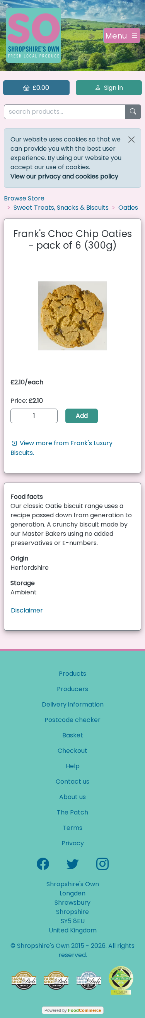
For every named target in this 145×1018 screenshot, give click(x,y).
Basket (72, 735)
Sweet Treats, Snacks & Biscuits (61, 207)
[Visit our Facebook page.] (43, 863)
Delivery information (73, 704)
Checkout (72, 750)
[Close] (131, 139)
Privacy (72, 843)
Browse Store (24, 198)
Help (73, 766)
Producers (72, 689)
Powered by (72, 1010)
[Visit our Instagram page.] (102, 863)
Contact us (72, 781)
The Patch (72, 812)
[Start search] (133, 111)
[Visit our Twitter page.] (73, 863)
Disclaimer (27, 610)
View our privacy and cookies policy (64, 176)
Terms (72, 827)
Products (72, 673)
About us (72, 797)
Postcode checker (72, 719)
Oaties (128, 207)
